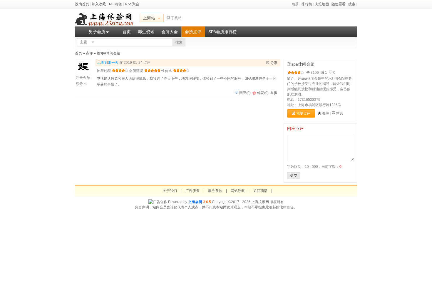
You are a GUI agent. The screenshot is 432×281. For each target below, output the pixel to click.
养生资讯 (146, 31)
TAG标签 (115, 4)
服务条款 (215, 191)
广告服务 (192, 191)
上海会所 (195, 202)
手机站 (176, 18)
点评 (89, 53)
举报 (273, 93)
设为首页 (82, 4)
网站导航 (238, 191)
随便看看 (338, 4)
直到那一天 (109, 63)
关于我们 (170, 191)
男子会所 (97, 31)
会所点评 (193, 31)
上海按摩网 (260, 202)
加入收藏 (99, 4)
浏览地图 (322, 4)
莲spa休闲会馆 (108, 53)
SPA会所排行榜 (222, 31)
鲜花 (260, 93)
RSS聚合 (132, 4)
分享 (273, 63)
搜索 (351, 4)
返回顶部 (260, 191)
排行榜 (307, 4)
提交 (293, 175)
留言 (339, 113)
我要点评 (303, 113)
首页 (127, 31)
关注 (325, 113)
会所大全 (169, 31)
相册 (295, 4)
